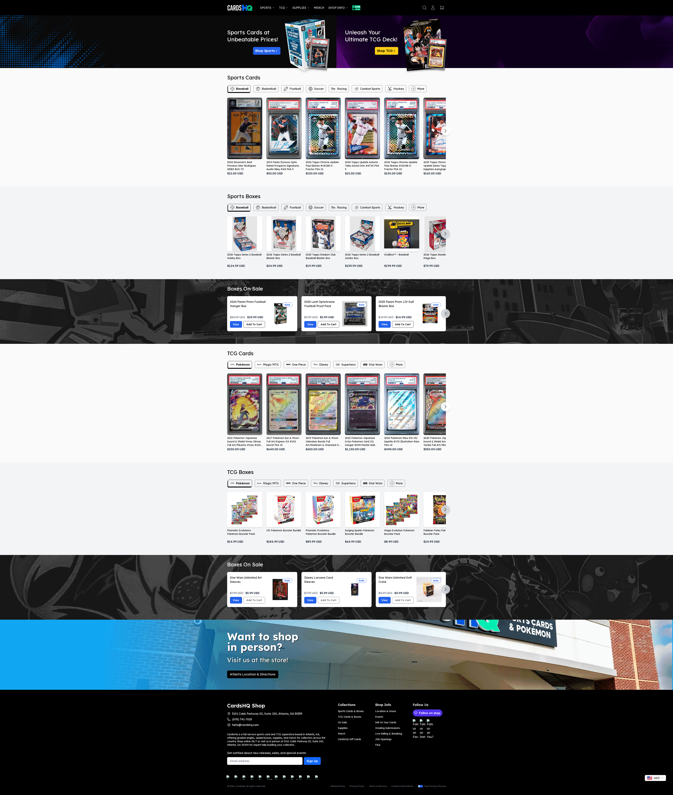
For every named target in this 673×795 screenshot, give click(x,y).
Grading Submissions (387, 728)
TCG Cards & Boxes (349, 716)
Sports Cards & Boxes (351, 711)
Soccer (319, 88)
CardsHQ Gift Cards (349, 739)
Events (379, 716)
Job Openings (383, 739)
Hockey (398, 88)
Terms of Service (378, 786)
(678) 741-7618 (242, 719)
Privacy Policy (357, 786)
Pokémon (243, 364)
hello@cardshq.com (245, 725)
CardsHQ (240, 786)
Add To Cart (254, 324)
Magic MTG (271, 364)
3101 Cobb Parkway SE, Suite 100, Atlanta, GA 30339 (267, 713)
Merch (319, 7)
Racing (342, 88)
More (420, 88)
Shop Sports (265, 51)
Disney (323, 364)
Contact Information (402, 786)
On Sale (342, 722)
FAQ (377, 744)
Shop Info (336, 7)
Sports (265, 7)
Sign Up (312, 761)
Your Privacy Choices (435, 786)
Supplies (299, 7)
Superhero (348, 364)
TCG (282, 7)
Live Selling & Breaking (388, 733)
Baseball (242, 88)
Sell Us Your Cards (385, 722)
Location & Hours (385, 711)
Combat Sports (370, 88)
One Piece (299, 364)
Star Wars (375, 364)
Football (295, 88)
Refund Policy (338, 786)
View (236, 324)
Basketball (269, 88)
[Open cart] (442, 8)
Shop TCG (385, 51)
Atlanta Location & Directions (253, 674)
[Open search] (424, 7)
